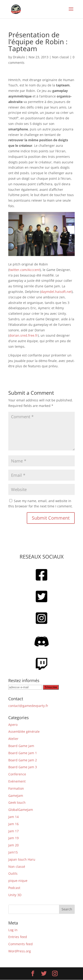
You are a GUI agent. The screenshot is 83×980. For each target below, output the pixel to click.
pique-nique (17, 880)
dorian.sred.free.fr (23, 335)
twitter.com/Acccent (24, 270)
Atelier (13, 738)
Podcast (14, 888)
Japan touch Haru (21, 859)
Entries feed (17, 937)
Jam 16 (13, 824)
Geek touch (17, 802)
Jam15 (13, 852)
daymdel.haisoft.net (56, 291)
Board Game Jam (21, 746)
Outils (13, 873)
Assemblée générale (24, 731)
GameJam (15, 795)
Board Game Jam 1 (22, 753)
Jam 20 (13, 845)
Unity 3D (14, 895)
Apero (13, 724)
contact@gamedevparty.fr (28, 705)
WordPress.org (19, 951)
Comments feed (20, 944)
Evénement (17, 781)
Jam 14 (13, 817)
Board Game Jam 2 (22, 760)
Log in (13, 930)
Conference (17, 774)
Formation (16, 788)
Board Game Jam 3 (22, 767)
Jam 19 (13, 838)
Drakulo (19, 57)
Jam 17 (13, 831)
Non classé (60, 57)
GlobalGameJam (20, 809)
